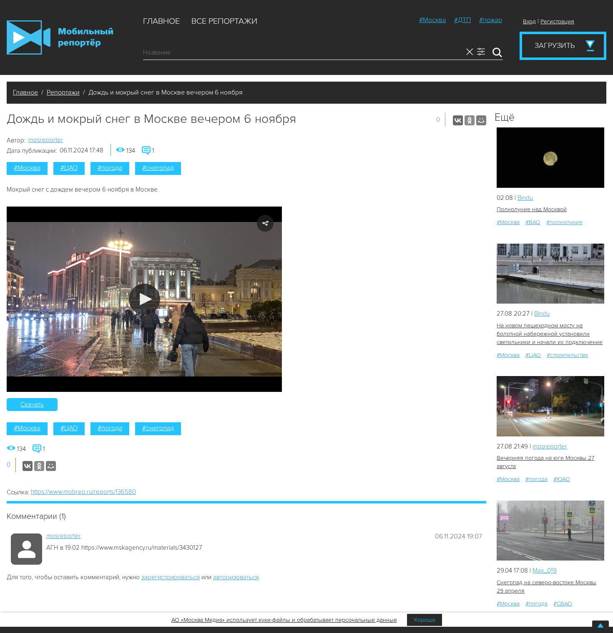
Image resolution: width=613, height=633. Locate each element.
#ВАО (532, 222)
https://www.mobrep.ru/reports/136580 (83, 492)
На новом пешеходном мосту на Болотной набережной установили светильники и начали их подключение (550, 334)
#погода (110, 168)
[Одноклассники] (470, 120)
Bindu (525, 198)
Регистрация (557, 21)
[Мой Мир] (481, 120)
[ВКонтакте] (458, 120)
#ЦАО (69, 168)
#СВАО (562, 603)
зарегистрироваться (170, 577)
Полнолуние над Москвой (532, 209)
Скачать (32, 404)
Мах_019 (545, 570)
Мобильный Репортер (60, 37)
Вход (529, 21)
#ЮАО (561, 479)
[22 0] (550, 406)
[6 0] (550, 157)
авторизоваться (236, 577)
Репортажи (63, 92)
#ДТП (462, 20)
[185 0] (550, 531)
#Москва (432, 20)
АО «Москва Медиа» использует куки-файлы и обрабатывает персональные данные (284, 619)
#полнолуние (564, 222)
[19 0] (550, 274)
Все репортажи (224, 21)
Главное (161, 21)
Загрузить (555, 45)
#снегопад (158, 168)
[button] (144, 299)
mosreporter (45, 140)
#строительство (567, 355)
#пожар (490, 20)
